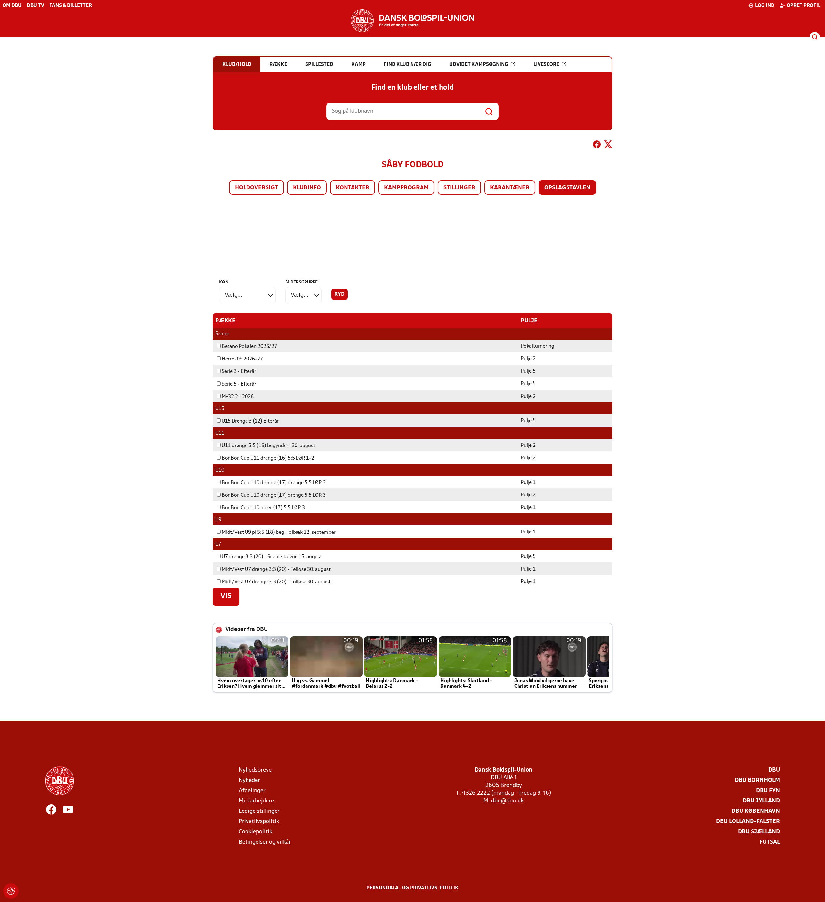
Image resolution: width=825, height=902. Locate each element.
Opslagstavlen (567, 188)
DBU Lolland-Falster (748, 821)
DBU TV (35, 6)
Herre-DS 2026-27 (242, 359)
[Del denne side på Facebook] (597, 145)
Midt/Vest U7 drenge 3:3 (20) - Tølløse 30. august (276, 569)
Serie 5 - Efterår (239, 384)
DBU (774, 770)
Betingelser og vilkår (265, 842)
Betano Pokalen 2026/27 (249, 346)
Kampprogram (406, 188)
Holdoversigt (256, 188)
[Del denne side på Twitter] (608, 145)
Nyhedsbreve (255, 770)
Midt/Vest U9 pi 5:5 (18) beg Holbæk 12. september (279, 532)
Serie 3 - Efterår (239, 371)
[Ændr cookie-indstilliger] (11, 891)
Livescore (546, 64)
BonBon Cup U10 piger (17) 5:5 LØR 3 (263, 508)
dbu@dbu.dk (507, 801)
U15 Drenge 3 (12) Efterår (250, 421)
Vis (226, 596)
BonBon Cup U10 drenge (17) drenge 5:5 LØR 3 (274, 483)
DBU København (756, 811)
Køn (223, 282)
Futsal (770, 842)
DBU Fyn (768, 790)
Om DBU (12, 6)
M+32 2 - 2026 (238, 397)
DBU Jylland (761, 801)
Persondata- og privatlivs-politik (412, 888)
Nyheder (249, 780)
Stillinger (459, 188)
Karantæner (509, 188)
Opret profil (803, 6)
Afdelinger (252, 790)
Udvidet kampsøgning (478, 64)
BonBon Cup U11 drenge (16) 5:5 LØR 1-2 (268, 458)
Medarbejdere (256, 801)
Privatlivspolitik (259, 821)
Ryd (340, 294)
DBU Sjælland (759, 832)
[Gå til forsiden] (412, 20)
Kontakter (352, 188)
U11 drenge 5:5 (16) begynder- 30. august (268, 446)
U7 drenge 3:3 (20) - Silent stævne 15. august (272, 557)
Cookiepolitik (255, 832)
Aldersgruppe (301, 282)
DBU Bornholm (757, 780)
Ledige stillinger (259, 811)
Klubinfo (307, 188)
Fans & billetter (70, 6)
